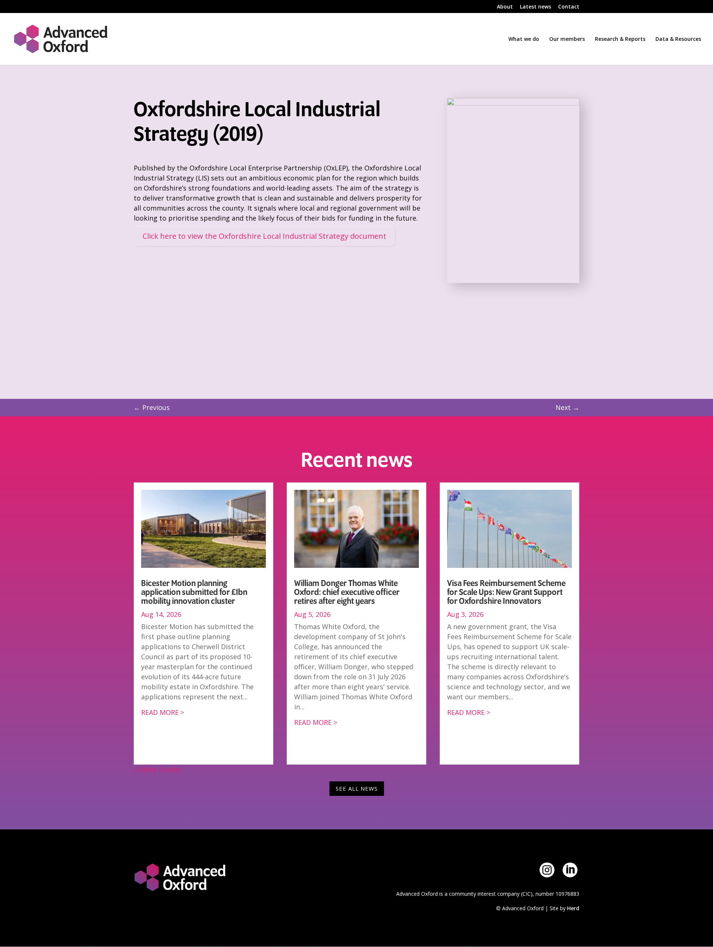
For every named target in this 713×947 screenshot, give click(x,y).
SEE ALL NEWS (357, 788)
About (505, 7)
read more (160, 712)
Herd (573, 908)
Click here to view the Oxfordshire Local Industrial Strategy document (264, 236)
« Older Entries (157, 769)
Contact (568, 7)
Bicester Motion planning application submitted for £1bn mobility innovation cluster (194, 592)
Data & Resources (678, 39)
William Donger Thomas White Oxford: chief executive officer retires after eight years (347, 592)
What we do (523, 39)
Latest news (535, 7)
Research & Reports (620, 39)
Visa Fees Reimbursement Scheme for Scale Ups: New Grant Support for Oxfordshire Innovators (506, 592)
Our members (567, 39)
